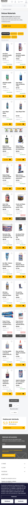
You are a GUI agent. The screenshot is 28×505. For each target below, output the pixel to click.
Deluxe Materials (16, 16)
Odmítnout (7, 501)
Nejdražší (20, 33)
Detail (21, 218)
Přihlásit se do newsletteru (9, 455)
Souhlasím (20, 501)
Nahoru (15, 412)
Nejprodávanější (6, 36)
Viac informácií (22, 493)
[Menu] (26, 2)
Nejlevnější (13, 33)
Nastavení (14, 496)
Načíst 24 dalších (14, 400)
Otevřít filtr (7, 26)
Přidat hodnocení (7, 427)
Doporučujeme (5, 33)
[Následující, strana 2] (14, 405)
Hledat (24, 5)
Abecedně (14, 36)
